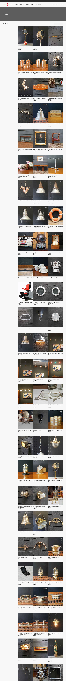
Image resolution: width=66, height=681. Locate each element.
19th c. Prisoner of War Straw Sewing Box (55, 124)
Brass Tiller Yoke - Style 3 (37, 557)
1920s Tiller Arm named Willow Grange (55, 46)
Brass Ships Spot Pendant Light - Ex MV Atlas (40, 532)
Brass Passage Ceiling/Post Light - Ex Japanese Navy (25, 507)
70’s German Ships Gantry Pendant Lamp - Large (39, 201)
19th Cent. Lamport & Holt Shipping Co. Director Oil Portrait (40, 150)
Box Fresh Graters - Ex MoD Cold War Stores (55, 431)
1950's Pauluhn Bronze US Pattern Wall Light (55, 73)
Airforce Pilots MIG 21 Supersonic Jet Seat (25, 303)
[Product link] (25, 38)
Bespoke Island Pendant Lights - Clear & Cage (55, 354)
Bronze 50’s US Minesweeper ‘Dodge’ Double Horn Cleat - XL (25, 634)
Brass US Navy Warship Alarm (53, 557)
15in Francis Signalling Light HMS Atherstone (24, 47)
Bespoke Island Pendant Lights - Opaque (24, 405)
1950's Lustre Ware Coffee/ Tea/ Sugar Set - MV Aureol (25, 73)
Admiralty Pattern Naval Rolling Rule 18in (25, 277)
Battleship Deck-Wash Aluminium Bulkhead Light (39, 354)
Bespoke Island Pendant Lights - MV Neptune (39, 380)
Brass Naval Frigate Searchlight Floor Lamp (55, 481)
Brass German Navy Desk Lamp (24, 480)
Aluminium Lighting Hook (38, 327)
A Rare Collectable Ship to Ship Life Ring (55, 226)
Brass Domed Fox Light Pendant (54, 456)
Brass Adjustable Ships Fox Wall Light (25, 456)
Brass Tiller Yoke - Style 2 (22, 557)
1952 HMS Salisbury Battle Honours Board (39, 99)
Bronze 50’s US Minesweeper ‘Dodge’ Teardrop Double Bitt (40, 634)
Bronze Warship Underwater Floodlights (25, 659)
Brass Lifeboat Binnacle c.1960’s (39, 480)
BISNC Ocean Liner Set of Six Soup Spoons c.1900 (54, 405)
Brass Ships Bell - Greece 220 (23, 531)
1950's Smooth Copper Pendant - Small (25, 98)
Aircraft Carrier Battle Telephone (54, 277)
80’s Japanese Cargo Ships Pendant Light (24, 227)
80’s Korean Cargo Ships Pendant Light (40, 226)
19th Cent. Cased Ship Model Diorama (25, 149)
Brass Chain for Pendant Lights (39, 456)
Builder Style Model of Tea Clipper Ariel (40, 659)
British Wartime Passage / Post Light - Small (55, 583)
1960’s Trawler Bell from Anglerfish (39, 123)
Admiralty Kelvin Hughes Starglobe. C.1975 (54, 253)
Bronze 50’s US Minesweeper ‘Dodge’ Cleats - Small (40, 608)
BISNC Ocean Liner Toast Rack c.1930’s (25, 430)
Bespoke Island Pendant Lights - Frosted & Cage (24, 380)
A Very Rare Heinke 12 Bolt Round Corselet (39, 253)
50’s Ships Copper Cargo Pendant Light (25, 200)
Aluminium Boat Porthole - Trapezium (25, 327)
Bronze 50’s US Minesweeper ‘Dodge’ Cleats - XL (55, 608)
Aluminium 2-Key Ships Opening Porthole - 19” (39, 303)
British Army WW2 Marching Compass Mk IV (25, 583)
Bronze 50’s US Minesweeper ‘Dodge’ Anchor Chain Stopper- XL (25, 608)
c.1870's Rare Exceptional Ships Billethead (54, 660)
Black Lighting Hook (37, 430)
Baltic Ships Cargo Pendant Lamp (24, 353)
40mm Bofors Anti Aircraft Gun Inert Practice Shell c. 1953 (55, 176)
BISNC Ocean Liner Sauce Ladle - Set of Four (40, 405)
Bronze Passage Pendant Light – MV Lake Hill (55, 634)
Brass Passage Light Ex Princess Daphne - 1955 (39, 507)
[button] (58, 4)
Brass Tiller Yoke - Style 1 (52, 531)
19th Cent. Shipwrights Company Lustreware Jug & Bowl (24, 176)
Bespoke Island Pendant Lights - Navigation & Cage (54, 380)
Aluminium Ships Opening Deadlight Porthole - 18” (55, 328)
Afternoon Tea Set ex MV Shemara (39, 277)
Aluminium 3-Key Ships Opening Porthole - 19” (54, 303)
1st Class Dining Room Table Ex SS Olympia (39, 176)
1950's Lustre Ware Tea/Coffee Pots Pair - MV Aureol (40, 73)
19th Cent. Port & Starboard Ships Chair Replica (55, 150)
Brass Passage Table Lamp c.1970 (54, 506)
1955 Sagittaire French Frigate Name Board (55, 99)
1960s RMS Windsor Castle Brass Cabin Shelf (25, 124)
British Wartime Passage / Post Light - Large (40, 583)
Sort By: (52, 24)
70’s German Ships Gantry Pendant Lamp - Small (54, 201)
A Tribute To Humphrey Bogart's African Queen (25, 253)
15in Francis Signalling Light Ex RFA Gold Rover (40, 47)
